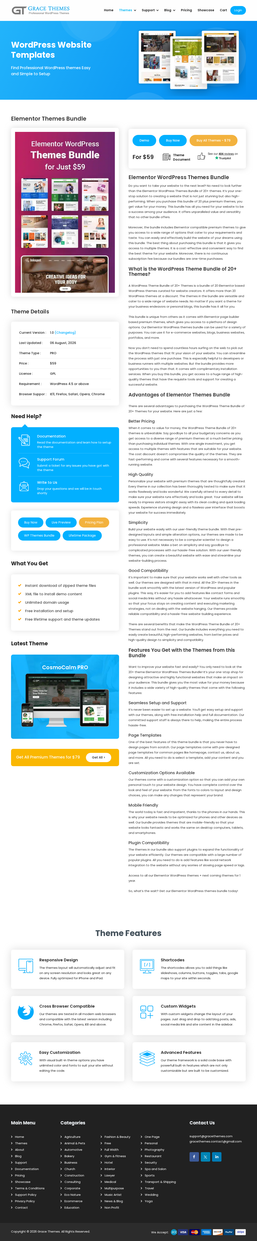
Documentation (51, 436)
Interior (110, 1169)
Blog (167, 10)
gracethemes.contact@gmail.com (216, 1141)
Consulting (72, 1182)
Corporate (72, 1188)
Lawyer (110, 1175)
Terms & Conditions (30, 1188)
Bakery (69, 1156)
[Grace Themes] (40, 12)
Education (71, 1207)
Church (69, 1169)
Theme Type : (30, 353)
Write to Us (47, 482)
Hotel (109, 1162)
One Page (152, 1137)
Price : (24, 363)
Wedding (151, 1195)
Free (108, 1143)
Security (151, 1162)
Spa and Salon (155, 1169)
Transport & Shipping (160, 1182)
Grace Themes (49, 1231)
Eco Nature (72, 1195)
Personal (151, 1143)
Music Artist (113, 1195)
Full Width (112, 1150)
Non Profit (112, 1207)
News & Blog (114, 1201)
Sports (150, 1175)
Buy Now (30, 522)
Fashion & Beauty (117, 1137)
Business (70, 1162)
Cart (223, 10)
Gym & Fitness (115, 1156)
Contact (21, 1207)
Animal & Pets (74, 1143)
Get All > (98, 757)
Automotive (73, 1150)
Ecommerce (73, 1201)
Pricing (186, 10)
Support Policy (25, 1195)
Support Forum (50, 459)
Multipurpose (114, 1188)
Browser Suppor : (32, 394)
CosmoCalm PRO (65, 667)
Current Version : (32, 332)
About (19, 1150)
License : (26, 373)
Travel (149, 1188)
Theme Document (181, 157)
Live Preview (61, 522)
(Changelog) (65, 332)
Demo (144, 140)
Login (238, 10)
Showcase (206, 10)
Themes (125, 10)
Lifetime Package (82, 535)
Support (148, 10)
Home (108, 10)
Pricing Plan (94, 522)
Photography (154, 1150)
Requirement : (30, 384)
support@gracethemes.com (211, 1136)
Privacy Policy (25, 1201)
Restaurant (153, 1156)
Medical (110, 1182)
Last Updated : (31, 343)
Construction (74, 1175)
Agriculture (72, 1137)
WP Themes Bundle (39, 535)
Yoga (149, 1201)
